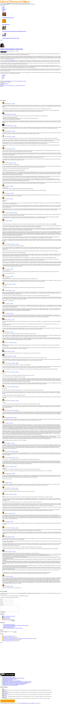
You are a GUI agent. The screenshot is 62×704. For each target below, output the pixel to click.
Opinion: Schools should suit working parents (11, 49)
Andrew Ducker (6, 125)
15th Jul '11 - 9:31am (9, 482)
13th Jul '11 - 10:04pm (15, 363)
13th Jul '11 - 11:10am (9, 186)
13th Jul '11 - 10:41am (13, 125)
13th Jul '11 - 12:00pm (9, 198)
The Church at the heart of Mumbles (12, 685)
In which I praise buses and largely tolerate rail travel (16, 684)
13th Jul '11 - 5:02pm (11, 351)
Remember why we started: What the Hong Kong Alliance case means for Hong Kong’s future (17, 638)
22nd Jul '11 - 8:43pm (15, 527)
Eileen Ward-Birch (7, 417)
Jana (4, 689)
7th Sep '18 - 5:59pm (9, 586)
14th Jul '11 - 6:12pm (13, 466)
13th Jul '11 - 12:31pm (9, 276)
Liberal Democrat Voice (24, 703)
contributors (32, 703)
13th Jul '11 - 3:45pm (11, 319)
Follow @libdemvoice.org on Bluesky (9, 616)
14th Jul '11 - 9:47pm (11, 473)
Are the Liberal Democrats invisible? (9, 624)
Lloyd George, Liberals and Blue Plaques (14, 680)
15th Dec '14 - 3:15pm (12, 551)
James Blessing (6, 114)
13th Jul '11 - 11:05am (11, 148)
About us (3, 10)
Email (1, 601)
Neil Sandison (5, 693)
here (53, 593)
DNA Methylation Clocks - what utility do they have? (16, 678)
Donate (3, 8)
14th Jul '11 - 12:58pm (10, 443)
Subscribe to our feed (6, 618)
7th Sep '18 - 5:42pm (9, 576)
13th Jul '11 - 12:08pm (13, 212)
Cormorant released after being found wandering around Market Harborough (20, 681)
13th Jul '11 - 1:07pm (11, 290)
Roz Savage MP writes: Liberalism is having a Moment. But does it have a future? (16, 625)
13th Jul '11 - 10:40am (12, 114)
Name (1, 599)
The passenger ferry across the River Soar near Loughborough (17, 683)
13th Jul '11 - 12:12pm (9, 220)
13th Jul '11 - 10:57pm (15, 400)
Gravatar (26, 595)
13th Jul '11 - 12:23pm (15, 244)
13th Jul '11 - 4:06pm (13, 342)
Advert (1, 86)
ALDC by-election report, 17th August (9, 626)
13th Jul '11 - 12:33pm (12, 284)
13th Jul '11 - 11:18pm (15, 410)
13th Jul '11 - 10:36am (11, 103)
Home (3, 6)
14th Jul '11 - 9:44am (13, 417)
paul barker (5, 697)
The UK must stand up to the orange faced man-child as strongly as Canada (18, 682)
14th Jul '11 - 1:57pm (15, 457)
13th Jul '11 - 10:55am (11, 131)
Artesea (12, 703)
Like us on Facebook (6, 617)
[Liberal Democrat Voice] (14, 2)
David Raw (5, 695)
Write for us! (4, 9)
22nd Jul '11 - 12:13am (9, 521)
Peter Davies (5, 691)
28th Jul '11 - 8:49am (11, 536)
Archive (3, 7)
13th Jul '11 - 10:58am (11, 136)
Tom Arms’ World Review (7, 636)
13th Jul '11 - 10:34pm (15, 386)
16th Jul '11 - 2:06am (13, 494)
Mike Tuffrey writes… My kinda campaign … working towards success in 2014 (12, 85)
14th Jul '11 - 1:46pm (15, 451)
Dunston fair (10, 679)
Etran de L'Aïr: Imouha (11, 677)
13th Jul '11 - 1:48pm (9, 303)
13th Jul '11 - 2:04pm (9, 313)
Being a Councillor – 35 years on (9, 627)
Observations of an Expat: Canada (8, 637)
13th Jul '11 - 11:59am (10, 193)
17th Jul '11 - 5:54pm (12, 513)
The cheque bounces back (4, 83)
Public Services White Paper (10, 60)
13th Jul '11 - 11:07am (12, 162)
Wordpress (6, 703)
